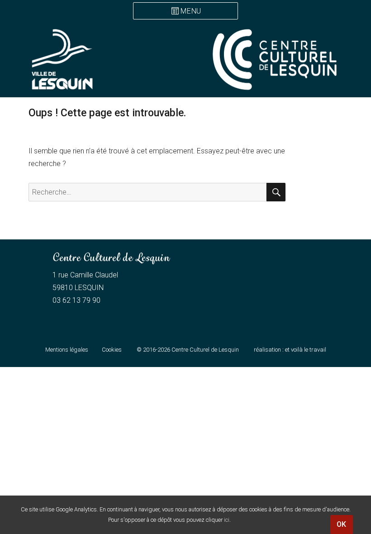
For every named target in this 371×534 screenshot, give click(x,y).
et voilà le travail (305, 349)
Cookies (112, 349)
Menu (191, 11)
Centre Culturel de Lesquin (205, 349)
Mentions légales (66, 349)
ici (226, 519)
